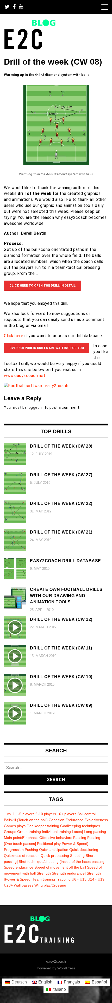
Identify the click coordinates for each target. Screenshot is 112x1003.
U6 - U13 (79, 879)
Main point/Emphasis (21, 837)
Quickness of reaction (22, 855)
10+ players (66, 814)
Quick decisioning (83, 849)
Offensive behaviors (55, 837)
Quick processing (55, 855)
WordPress (66, 968)
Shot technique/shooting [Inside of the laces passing (61, 861)
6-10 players (45, 814)
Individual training (56, 831)
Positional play (49, 843)
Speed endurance (18, 867)
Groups (10, 831)
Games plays (15, 826)
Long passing (95, 831)
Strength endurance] (69, 873)
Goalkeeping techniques (80, 826)
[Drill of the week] (56, 163)
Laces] (77, 831)
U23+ (8, 885)
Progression (14, 849)
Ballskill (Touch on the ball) (26, 820)
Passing (79, 837)
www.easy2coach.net (24, 375)
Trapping (63, 879)
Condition (56, 820)
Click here (13, 335)
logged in (36, 407)
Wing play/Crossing (50, 885)
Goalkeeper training (43, 826)
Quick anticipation (53, 849)
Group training (29, 831)
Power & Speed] (75, 843)
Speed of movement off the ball (60, 867)
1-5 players (25, 814)
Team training (44, 879)
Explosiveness (96, 820)
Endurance (74, 820)
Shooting (77, 855)
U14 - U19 (96, 879)
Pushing (31, 849)
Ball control (86, 814)
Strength (44, 873)
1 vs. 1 (9, 814)
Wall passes (23, 885)
